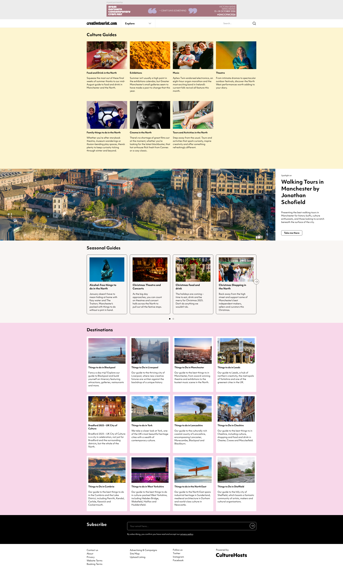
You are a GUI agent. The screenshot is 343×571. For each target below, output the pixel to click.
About (90, 553)
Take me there (291, 232)
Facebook (178, 560)
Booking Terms (94, 564)
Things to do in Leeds (229, 367)
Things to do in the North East (190, 486)
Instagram (178, 557)
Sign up (252, 525)
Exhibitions (136, 72)
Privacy (91, 557)
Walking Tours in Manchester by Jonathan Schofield (302, 192)
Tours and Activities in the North (190, 132)
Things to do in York (141, 425)
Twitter (176, 553)
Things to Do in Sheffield (231, 486)
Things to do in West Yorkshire (147, 486)
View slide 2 (173, 318)
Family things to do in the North (104, 132)
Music (176, 72)
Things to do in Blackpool (101, 367)
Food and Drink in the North (102, 72)
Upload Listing (137, 557)
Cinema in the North (141, 132)
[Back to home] (102, 24)
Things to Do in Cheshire (231, 425)
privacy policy (186, 534)
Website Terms (94, 560)
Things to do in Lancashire (188, 425)
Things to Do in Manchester (189, 367)
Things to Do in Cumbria (101, 486)
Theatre (220, 72)
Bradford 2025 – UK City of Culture (102, 427)
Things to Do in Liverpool (144, 367)
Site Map (135, 553)
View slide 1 (169, 318)
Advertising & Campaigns (143, 550)
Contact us (92, 550)
